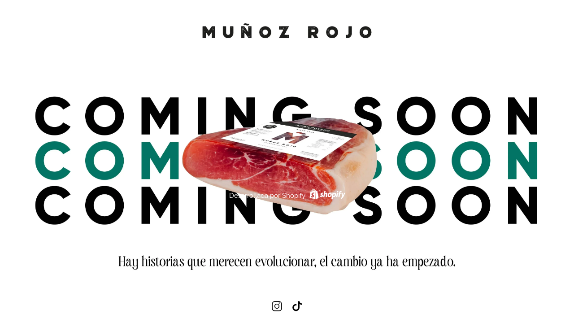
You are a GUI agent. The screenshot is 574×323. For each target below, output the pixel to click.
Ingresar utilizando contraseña (517, 22)
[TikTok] (297, 306)
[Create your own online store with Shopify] (326, 196)
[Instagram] (277, 306)
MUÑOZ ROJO (287, 54)
